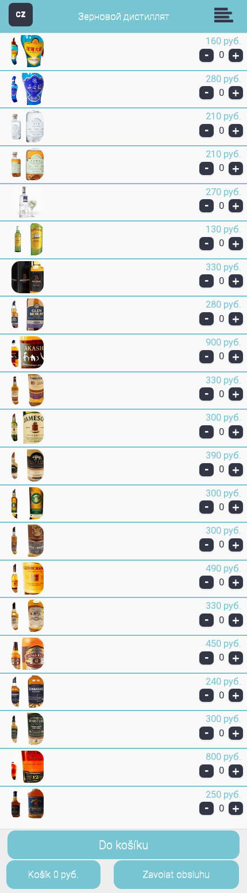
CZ (21, 14)
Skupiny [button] (226, 14)
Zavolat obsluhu (176, 874)
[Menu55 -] (27, 64)
